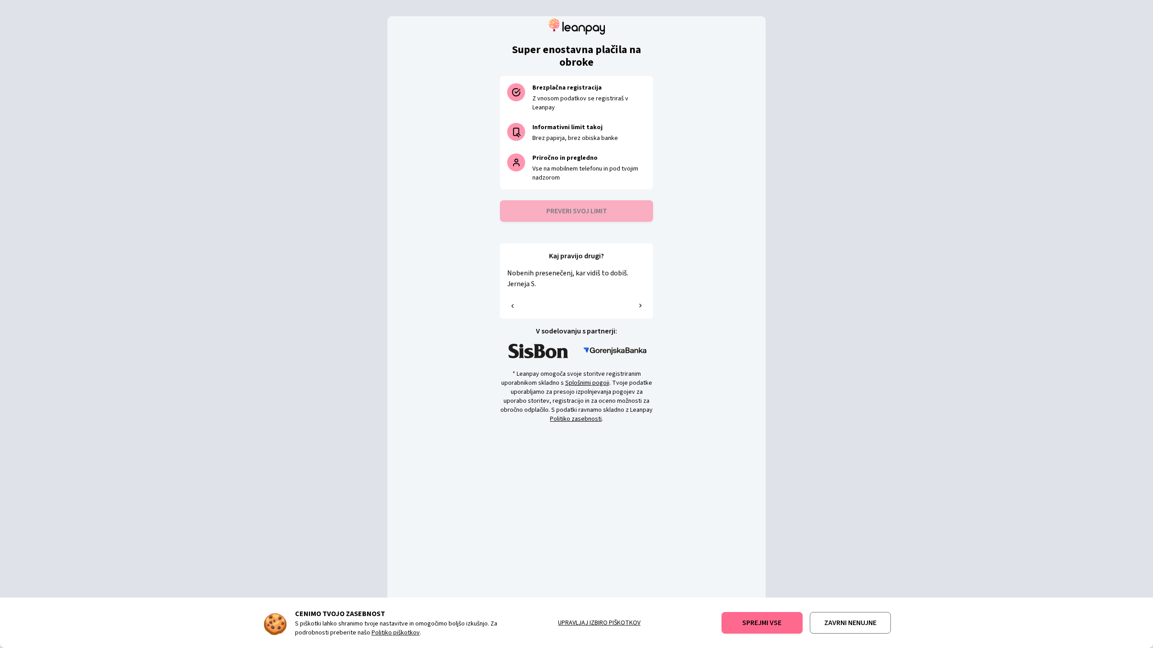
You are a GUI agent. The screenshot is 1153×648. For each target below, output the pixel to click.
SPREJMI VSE (761, 623)
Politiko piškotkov (396, 632)
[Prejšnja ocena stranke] (512, 306)
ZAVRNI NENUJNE (850, 623)
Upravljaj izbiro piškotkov (599, 622)
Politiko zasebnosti (576, 418)
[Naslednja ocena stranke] (640, 305)
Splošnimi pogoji (587, 382)
